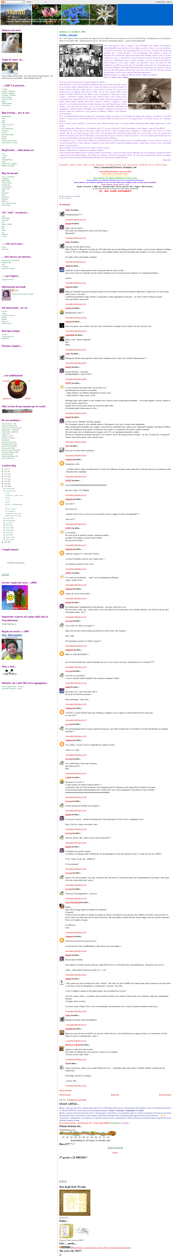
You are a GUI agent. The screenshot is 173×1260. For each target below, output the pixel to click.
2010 (6, 481)
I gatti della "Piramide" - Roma (11, 688)
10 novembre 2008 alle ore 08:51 (75, 442)
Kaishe (68, 223)
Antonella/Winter (7, 160)
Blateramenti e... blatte (9, 430)
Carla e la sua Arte (7, 124)
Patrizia (4, 139)
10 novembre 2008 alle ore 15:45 (75, 885)
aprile (8, 532)
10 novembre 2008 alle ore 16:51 (75, 932)
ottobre (8, 518)
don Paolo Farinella (8, 268)
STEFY (68, 383)
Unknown (69, 459)
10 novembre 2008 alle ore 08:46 (75, 413)
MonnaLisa (5, 197)
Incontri (4, 440)
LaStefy (68, 308)
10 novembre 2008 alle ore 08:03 (75, 363)
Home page (115, 1094)
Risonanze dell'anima (8, 452)
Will (3, 264)
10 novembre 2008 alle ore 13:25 (75, 736)
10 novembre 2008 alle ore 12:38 (75, 667)
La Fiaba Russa (7, 187)
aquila (68, 265)
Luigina (4, 132)
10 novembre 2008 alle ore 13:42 (75, 810)
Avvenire (4, 334)
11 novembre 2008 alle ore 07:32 (75, 1025)
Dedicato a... (69, 198)
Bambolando (6, 181)
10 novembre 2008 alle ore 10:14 (75, 476)
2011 (6, 479)
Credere (4, 434)
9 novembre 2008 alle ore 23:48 (75, 283)
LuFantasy (5, 130)
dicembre (9, 488)
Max (3, 226)
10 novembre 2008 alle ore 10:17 (75, 524)
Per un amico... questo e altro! (14, 495)
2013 (6, 474)
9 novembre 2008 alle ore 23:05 (75, 238)
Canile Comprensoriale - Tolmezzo (13, 686)
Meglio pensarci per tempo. (13, 516)
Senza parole (6, 454)
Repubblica (5, 338)
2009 (6, 484)
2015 (6, 469)
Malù (3, 191)
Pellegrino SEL (6, 262)
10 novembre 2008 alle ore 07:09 (75, 331)
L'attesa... (8, 493)
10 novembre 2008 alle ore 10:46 (75, 598)
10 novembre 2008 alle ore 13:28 (75, 755)
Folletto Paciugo (7, 103)
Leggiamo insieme (7, 279)
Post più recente (65, 1094)
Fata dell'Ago (6, 185)
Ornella (4, 137)
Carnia (4, 313)
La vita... (8, 500)
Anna (3, 118)
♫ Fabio (4, 156)
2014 (6, 471)
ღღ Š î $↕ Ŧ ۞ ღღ (73, 1044)
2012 (6, 476)
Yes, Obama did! (10, 511)
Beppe (4, 101)
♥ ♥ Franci (5, 249)
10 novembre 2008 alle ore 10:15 (75, 495)
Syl (3, 232)
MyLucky (5, 199)
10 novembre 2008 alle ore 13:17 (75, 720)
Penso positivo (6, 448)
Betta (3, 122)
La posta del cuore (7, 442)
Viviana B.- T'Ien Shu (9, 95)
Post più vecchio (165, 1094)
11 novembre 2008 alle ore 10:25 (75, 1041)
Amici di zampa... (7, 424)
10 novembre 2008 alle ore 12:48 (75, 683)
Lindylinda (70, 334)
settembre (9, 520)
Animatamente (6, 116)
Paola (67, 286)
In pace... (8, 502)
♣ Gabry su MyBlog (8, 93)
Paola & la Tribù (7, 99)
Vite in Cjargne (6, 458)
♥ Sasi (4, 247)
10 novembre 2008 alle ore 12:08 (75, 646)
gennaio (8, 540)
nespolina (69, 1028)
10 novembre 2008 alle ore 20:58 (75, 1011)
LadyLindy (5, 220)
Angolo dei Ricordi (8, 426)
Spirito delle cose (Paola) (10, 143)
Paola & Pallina (7, 97)
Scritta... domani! (10, 509)
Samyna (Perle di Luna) (9, 141)
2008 (6, 486)
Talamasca (5, 234)
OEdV (4, 162)
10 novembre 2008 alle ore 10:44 (75, 585)
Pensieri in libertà (7, 446)
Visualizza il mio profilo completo (23, 294)
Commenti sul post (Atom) (76, 1099)
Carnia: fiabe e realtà (8, 432)
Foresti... (8, 498)
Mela (3, 195)
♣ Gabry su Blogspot (8, 91)
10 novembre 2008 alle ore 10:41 (75, 569)
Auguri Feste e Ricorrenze (10, 428)
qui (15, 624)
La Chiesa (5, 266)
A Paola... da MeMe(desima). (14, 504)
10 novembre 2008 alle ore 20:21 (75, 975)
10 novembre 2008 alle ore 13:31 (75, 773)
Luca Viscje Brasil (73, 902)
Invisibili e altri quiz (8, 315)
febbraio (8, 537)
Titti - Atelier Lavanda (9, 203)
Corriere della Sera (8, 336)
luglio (8, 525)
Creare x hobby (7, 183)
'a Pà (3, 154)
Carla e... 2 (5, 126)
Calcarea (4, 311)
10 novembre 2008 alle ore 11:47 (75, 617)
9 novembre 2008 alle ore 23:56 (75, 304)
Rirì (3, 228)
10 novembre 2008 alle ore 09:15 (75, 455)
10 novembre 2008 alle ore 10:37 (75, 545)
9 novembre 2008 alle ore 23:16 (75, 262)
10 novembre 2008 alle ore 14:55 (75, 843)
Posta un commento (65, 1090)
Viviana (4, 236)
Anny (3, 120)
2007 (6, 542)
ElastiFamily (6, 218)
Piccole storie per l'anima (10, 450)
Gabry (68, 209)
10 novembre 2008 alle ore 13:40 (75, 797)
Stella (3, 230)
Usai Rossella (6, 205)
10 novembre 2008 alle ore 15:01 (75, 869)
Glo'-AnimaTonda (7, 128)
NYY (67, 445)
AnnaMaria (5, 179)
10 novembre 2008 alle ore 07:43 (75, 349)
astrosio (68, 321)
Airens (4, 158)
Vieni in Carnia (6, 323)
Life (3, 222)
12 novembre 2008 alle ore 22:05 (75, 1085)
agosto (8, 523)
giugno (8, 528)
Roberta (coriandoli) (8, 166)
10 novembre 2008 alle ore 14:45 (75, 829)
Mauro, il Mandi (7, 224)
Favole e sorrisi (7, 438)
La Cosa (68, 620)
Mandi (15, 12)
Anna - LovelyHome (8, 177)
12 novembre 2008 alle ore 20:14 (75, 1059)
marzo (8, 535)
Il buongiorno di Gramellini (10, 260)
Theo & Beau (6, 105)
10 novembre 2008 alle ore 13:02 (75, 704)
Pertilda (4, 319)
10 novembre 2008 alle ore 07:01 (75, 317)
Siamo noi (5, 321)
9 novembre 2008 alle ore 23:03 (75, 219)
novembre (9, 491)
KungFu (4, 317)
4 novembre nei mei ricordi (13, 513)
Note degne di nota (8, 444)
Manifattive (5, 193)
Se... (6, 507)
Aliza (3, 216)
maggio (8, 530)
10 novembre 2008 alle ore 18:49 (75, 951)
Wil (66, 1063)
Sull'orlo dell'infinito (8, 456)
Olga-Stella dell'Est (8, 134)
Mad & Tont (5, 189)
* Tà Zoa (4, 89)
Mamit (68, 978)
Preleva (115, 1152)
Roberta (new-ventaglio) (9, 164)
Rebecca (4, 201)
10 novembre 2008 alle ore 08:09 (75, 379)
